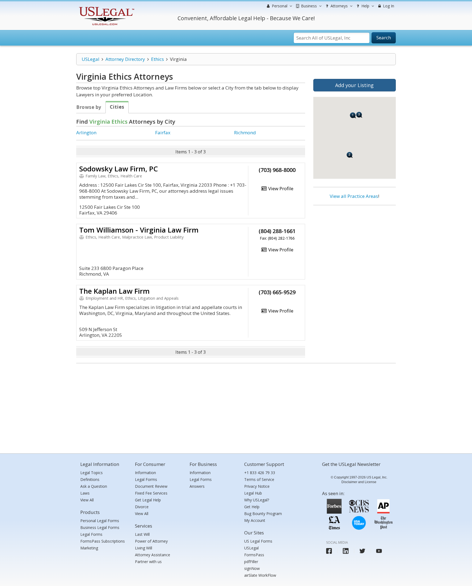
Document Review (151, 486)
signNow (252, 568)
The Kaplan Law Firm (114, 291)
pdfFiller (251, 561)
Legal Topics (91, 472)
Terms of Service (259, 479)
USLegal (90, 59)
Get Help (251, 506)
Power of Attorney (151, 541)
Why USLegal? (256, 499)
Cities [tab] (117, 107)
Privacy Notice (257, 486)
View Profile (280, 188)
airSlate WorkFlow (260, 575)
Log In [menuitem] (388, 5)
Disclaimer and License (358, 482)
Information (145, 472)
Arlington (86, 132)
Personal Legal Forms (99, 520)
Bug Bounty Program (263, 513)
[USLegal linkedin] (346, 551)
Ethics (157, 59)
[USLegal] (105, 7)
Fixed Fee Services (151, 493)
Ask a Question (93, 486)
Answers (197, 486)
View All (87, 499)
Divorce (142, 506)
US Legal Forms (258, 541)
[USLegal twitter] (362, 551)
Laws (85, 493)
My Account (254, 520)
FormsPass (254, 554)
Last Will (142, 534)
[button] (353, 115)
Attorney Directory (125, 59)
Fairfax (162, 132)
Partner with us (148, 561)
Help (364, 5)
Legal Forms (91, 534)
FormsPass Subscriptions (102, 541)
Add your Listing (354, 85)
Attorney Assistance (152, 554)
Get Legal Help (148, 499)
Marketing (89, 548)
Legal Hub (253, 493)
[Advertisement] (354, 245)
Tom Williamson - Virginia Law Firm (139, 230)
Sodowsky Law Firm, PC (118, 169)
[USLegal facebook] (329, 551)
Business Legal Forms (99, 527)
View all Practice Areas (354, 196)
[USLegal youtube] (379, 551)
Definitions (89, 479)
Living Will (143, 548)
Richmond (245, 132)
